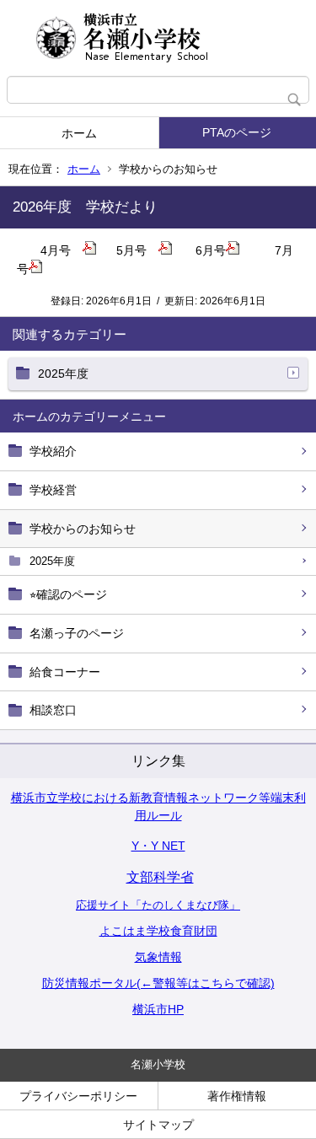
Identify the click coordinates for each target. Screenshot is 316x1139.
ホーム (79, 133)
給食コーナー (64, 672)
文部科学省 (160, 877)
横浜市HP (158, 1009)
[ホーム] (158, 38)
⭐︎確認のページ (68, 594)
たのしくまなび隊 (185, 905)
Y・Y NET (158, 845)
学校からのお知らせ (82, 528)
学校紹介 (53, 451)
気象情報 (158, 957)
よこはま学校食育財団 (158, 931)
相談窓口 (53, 710)
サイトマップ (158, 1124)
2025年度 (52, 561)
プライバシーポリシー (78, 1096)
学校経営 (53, 490)
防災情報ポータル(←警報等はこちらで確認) (158, 983)
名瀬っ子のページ (76, 633)
